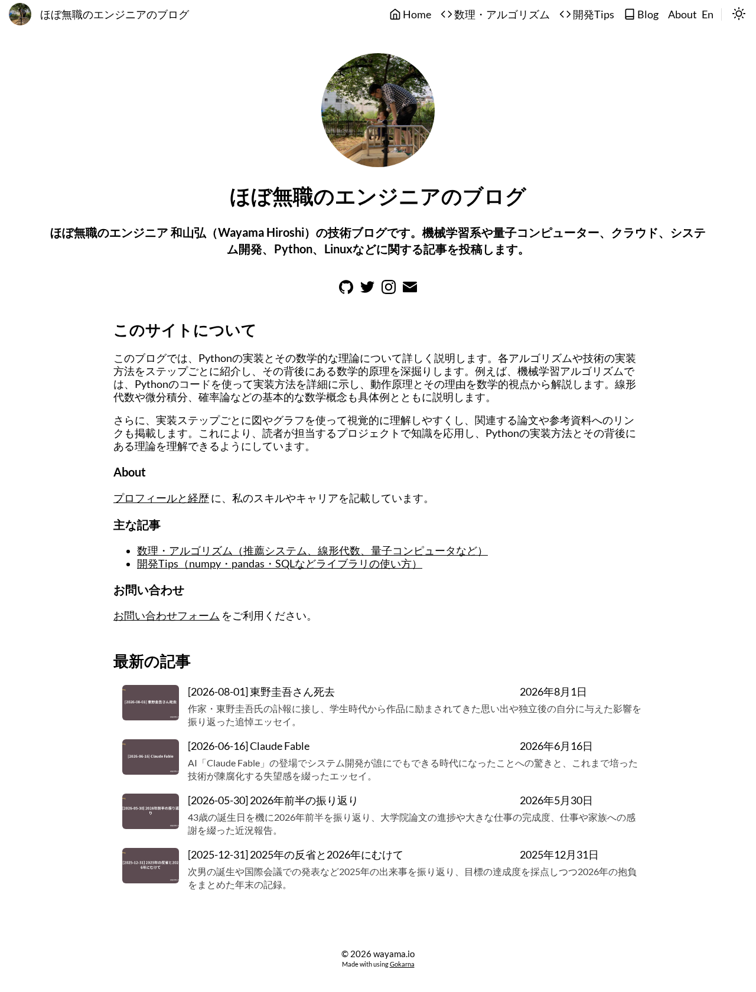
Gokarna (402, 964)
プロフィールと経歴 (161, 498)
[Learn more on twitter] (367, 290)
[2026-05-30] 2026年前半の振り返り (273, 800)
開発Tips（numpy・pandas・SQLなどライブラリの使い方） (279, 563)
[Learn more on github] (346, 290)
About (682, 14)
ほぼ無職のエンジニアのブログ (114, 14)
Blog (647, 14)
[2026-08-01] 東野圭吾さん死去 (261, 692)
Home (416, 14)
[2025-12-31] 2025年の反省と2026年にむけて (295, 855)
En (707, 14)
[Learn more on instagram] (389, 290)
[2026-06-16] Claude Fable (248, 746)
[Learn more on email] (410, 290)
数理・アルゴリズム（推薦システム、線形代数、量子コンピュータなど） (312, 550)
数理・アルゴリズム (501, 14)
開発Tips (592, 14)
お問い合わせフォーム (166, 615)
